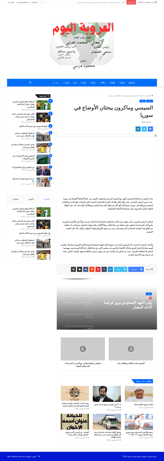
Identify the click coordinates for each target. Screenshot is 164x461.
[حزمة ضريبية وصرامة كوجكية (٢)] (43, 182)
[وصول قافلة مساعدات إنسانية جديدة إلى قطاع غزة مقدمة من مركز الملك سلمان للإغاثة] (107, 422)
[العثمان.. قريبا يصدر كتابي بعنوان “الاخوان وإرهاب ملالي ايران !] (75, 422)
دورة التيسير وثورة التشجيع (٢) (23, 167)
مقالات (103, 83)
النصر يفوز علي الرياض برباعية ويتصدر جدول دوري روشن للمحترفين (23, 116)
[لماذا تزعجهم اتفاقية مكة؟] (139, 394)
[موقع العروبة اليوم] (82, 42)
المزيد (67, 83)
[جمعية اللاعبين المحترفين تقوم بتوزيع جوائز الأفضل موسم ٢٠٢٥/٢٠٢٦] (139, 422)
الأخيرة (46, 199)
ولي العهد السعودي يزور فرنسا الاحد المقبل (109, 2)
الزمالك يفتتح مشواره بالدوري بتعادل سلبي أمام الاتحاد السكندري (23, 104)
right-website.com (14, 456)
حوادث (83, 83)
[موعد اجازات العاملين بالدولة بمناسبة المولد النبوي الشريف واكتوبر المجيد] (75, 393)
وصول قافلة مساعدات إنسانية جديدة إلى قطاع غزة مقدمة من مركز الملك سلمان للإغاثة (107, 434)
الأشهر (31, 199)
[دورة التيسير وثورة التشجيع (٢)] (43, 171)
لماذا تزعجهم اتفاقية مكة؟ (143, 404)
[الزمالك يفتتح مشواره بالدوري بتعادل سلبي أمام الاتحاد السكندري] (43, 105)
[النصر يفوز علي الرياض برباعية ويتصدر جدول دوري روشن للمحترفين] (43, 117)
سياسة (122, 83)
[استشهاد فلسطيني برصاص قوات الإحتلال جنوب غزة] (43, 136)
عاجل (142, 96)
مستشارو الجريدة (23, 2)
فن (75, 83)
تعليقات (15, 199)
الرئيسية (34, 2)
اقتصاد (112, 83)
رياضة (93, 83)
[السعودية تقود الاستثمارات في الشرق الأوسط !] (43, 159)
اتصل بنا (11, 2)
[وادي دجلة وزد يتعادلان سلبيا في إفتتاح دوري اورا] (43, 148)
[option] (107, 304)
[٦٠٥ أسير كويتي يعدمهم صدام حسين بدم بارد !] (107, 394)
